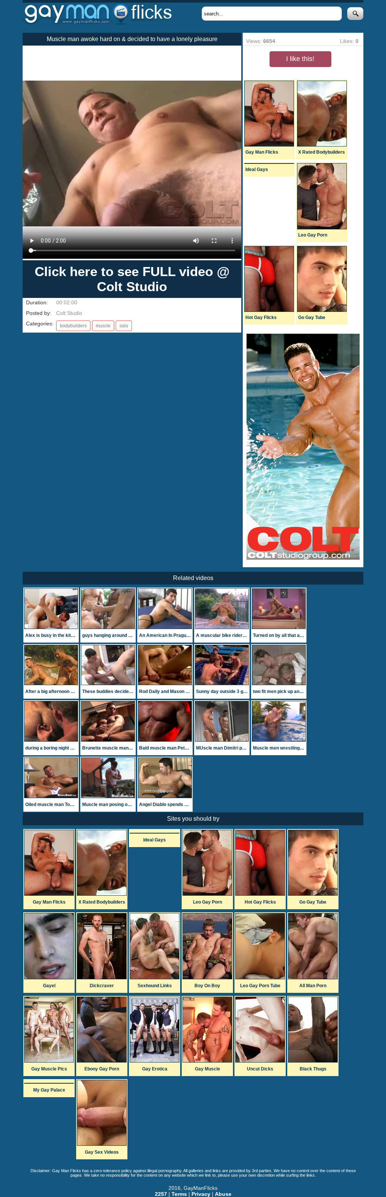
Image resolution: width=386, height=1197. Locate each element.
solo (123, 325)
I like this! (300, 59)
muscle (103, 325)
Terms (179, 1194)
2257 (161, 1194)
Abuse (223, 1194)
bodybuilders (73, 325)
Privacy (200, 1194)
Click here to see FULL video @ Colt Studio (132, 279)
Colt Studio (69, 313)
